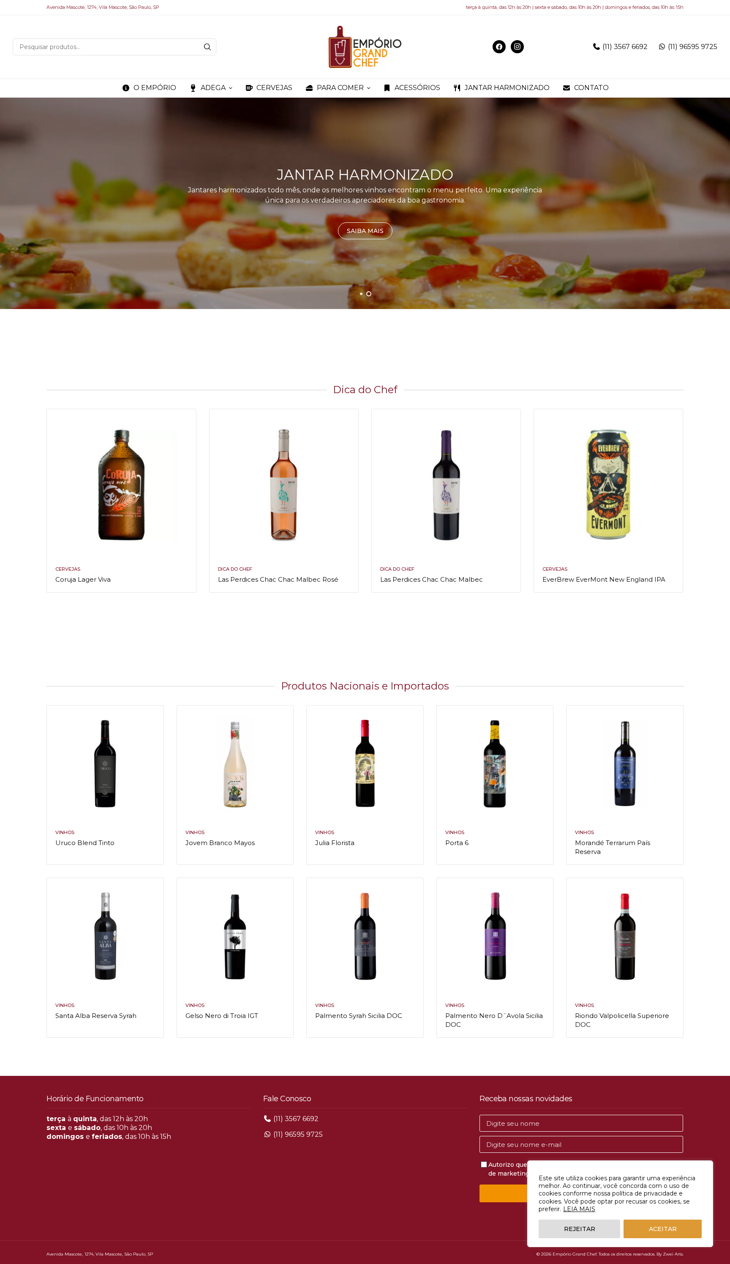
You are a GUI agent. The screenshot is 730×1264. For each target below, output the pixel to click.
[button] (365, 230)
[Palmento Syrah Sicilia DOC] (365, 936)
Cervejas (274, 88)
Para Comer (340, 88)
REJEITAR (579, 1229)
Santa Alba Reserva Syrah (95, 1016)
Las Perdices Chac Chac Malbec (431, 579)
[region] (620, 1203)
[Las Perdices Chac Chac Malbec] (446, 483)
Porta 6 (457, 843)
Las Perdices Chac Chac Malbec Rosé (278, 579)
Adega (213, 88)
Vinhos (64, 832)
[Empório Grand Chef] (365, 47)
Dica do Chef (235, 569)
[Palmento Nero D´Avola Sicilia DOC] (495, 936)
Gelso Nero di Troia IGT (221, 1016)
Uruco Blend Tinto (84, 843)
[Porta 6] (495, 764)
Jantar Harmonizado (507, 88)
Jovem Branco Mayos (220, 843)
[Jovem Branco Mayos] (235, 764)
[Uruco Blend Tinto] (105, 764)
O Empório (154, 88)
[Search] (207, 47)
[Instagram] (517, 46)
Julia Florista (334, 843)
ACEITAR (663, 1229)
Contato (591, 88)
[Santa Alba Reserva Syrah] (105, 936)
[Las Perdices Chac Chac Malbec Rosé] (284, 483)
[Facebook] (499, 46)
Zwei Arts (673, 1254)
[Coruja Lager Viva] (121, 483)
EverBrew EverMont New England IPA (603, 579)
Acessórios (417, 88)
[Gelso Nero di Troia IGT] (235, 936)
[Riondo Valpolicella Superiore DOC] (625, 936)
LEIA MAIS (579, 1209)
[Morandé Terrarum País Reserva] (625, 764)
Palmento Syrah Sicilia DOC (358, 1016)
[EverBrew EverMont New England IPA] (608, 483)
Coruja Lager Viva (83, 579)
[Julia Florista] (365, 764)
